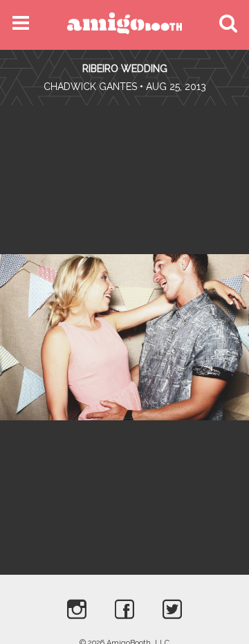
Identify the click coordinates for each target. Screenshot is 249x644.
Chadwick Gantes (90, 86)
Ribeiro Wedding (124, 68)
